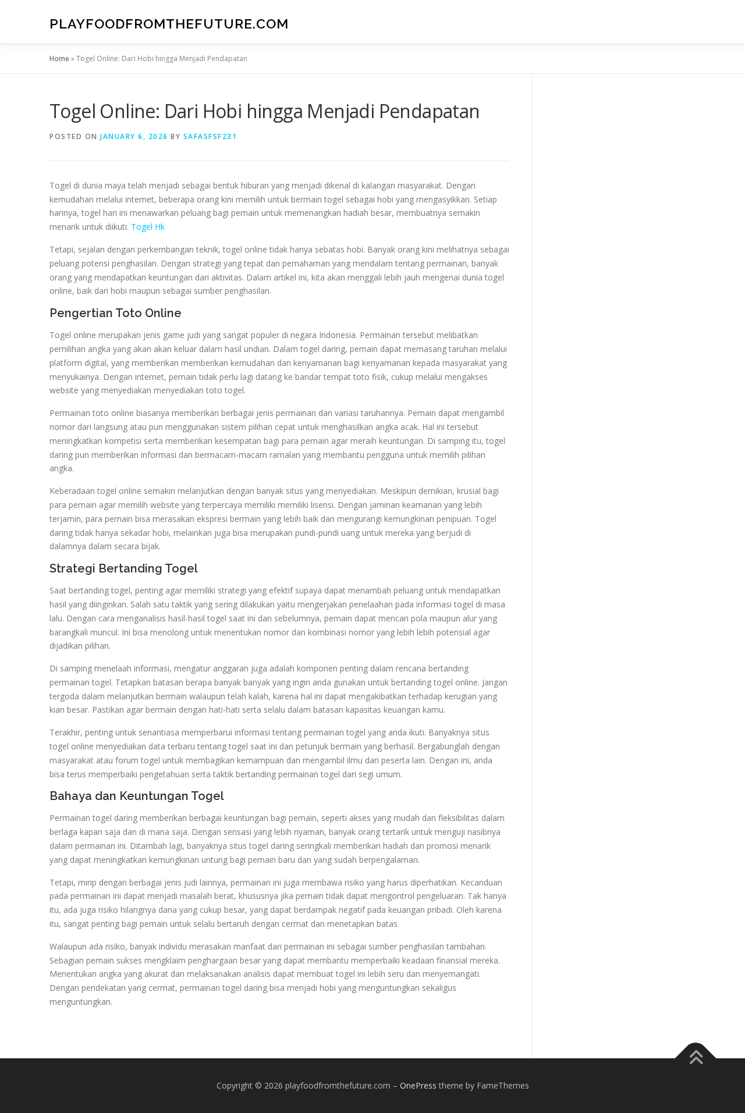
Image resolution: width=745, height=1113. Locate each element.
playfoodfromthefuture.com (169, 23)
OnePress (418, 1085)
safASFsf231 (210, 136)
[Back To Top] (695, 1058)
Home (59, 58)
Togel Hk (148, 226)
